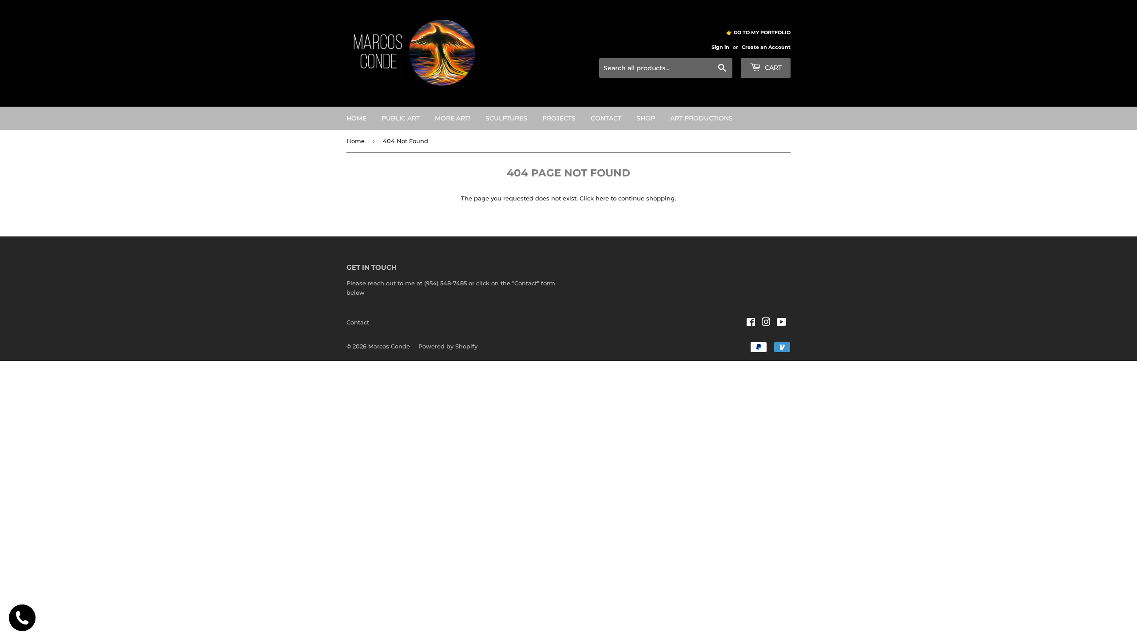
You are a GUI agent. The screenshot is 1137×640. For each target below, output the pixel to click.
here (602, 198)
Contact (606, 118)
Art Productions (701, 118)
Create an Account (766, 47)
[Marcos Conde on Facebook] (750, 323)
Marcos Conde (389, 346)
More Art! (452, 118)
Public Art (401, 118)
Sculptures (506, 118)
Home (356, 118)
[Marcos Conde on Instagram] (766, 323)
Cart (772, 68)
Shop (645, 118)
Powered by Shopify (447, 346)
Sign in (720, 47)
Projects (559, 118)
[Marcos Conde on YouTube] (781, 323)
